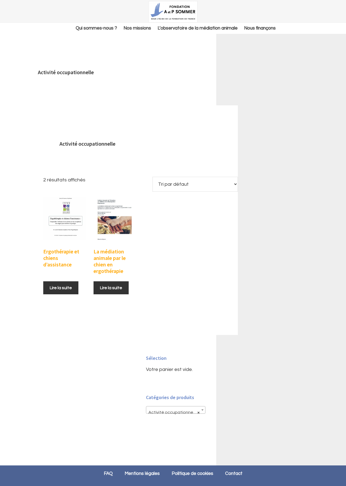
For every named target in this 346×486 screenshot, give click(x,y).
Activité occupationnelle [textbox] (174, 412)
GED (173, 11)
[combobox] (175, 410)
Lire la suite (61, 288)
